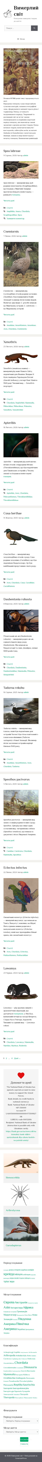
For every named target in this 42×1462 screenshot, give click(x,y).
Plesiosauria (30, 1378)
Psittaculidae (22, 955)
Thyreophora (19, 1398)
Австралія (21, 1302)
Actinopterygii (8, 1352)
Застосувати (24, 1439)
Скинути (24, 1444)
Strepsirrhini (9, 675)
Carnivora (18, 851)
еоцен (17, 1269)
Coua (22, 583)
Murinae (14, 1046)
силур (33, 1278)
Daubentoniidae (10, 671)
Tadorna (15, 766)
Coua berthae (13, 513)
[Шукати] (34, 28)
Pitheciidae (8, 406)
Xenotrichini (18, 410)
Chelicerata (31, 1359)
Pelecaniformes (10, 497)
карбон (24, 1270)
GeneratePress (21, 1458)
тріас (6, 1281)
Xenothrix (10, 342)
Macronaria (31, 1371)
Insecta (23, 1371)
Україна (21, 1329)
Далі (17, 1058)
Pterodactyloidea (26, 1381)
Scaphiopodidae (10, 215)
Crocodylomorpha (10, 1367)
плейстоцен (19, 1278)
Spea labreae (12, 151)
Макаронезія (20, 1315)
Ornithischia (9, 1378)
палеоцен (6, 1278)
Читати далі (9, 201)
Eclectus (24, 952)
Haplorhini (20, 403)
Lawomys (10, 968)
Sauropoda (8, 1388)
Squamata (18, 1391)
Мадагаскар (10, 1314)
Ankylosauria (24, 1352)
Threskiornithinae (11, 500)
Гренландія (22, 1311)
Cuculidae (30, 583)
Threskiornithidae (24, 497)
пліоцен (27, 1278)
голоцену (16, 195)
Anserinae (31, 325)
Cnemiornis (11, 231)
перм (12, 1278)
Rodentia (23, 1046)
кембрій (31, 1270)
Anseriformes (20, 325)
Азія (7, 1307)
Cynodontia (20, 1367)
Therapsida (24, 1394)
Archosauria (33, 1352)
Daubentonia (21, 667)
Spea (20, 215)
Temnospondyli (8, 1394)
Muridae (7, 1046)
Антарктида (16, 1307)
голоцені (7, 476)
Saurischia (29, 1384)
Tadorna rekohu (14, 687)
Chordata (26, 211)
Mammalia (29, 403)
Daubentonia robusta (18, 599)
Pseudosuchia (14, 1381)
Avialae (33, 1356)
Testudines (17, 1394)
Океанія (15, 1319)
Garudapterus (13, 1245)
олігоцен (26, 1274)
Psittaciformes (10, 955)
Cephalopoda (16, 1359)
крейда (9, 1274)
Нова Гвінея (28, 1315)
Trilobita (35, 1397)
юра (12, 1281)
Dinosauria (30, 1367)
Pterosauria (8, 1385)
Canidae (10, 851)
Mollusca (26, 1375)
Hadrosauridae (16, 1371)
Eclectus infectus (15, 867)
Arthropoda (9, 1355)
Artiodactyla (21, 1355)
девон (11, 1270)
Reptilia (18, 1384)
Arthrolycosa (13, 1210)
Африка (28, 1307)
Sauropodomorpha (21, 1388)
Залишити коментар (15, 218)
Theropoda (9, 1397)
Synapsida (26, 1391)
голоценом (18, 1014)
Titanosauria (28, 1398)
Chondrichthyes (9, 1363)
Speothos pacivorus (17, 779)
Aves (5, 329)
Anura (18, 211)
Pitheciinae (18, 406)
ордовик (33, 1274)
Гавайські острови (10, 1312)
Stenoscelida (13, 1177)
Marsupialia (19, 1375)
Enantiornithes (8, 1371)
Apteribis (10, 423)
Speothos (17, 855)
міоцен (19, 1274)
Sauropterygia (9, 1391)
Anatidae (10, 325)
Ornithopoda (21, 1378)
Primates (28, 406)
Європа (9, 1302)
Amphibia (11, 211)
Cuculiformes (9, 586)
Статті (10, 208)
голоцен (6, 1270)
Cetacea (24, 1359)
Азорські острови (33, 1303)
